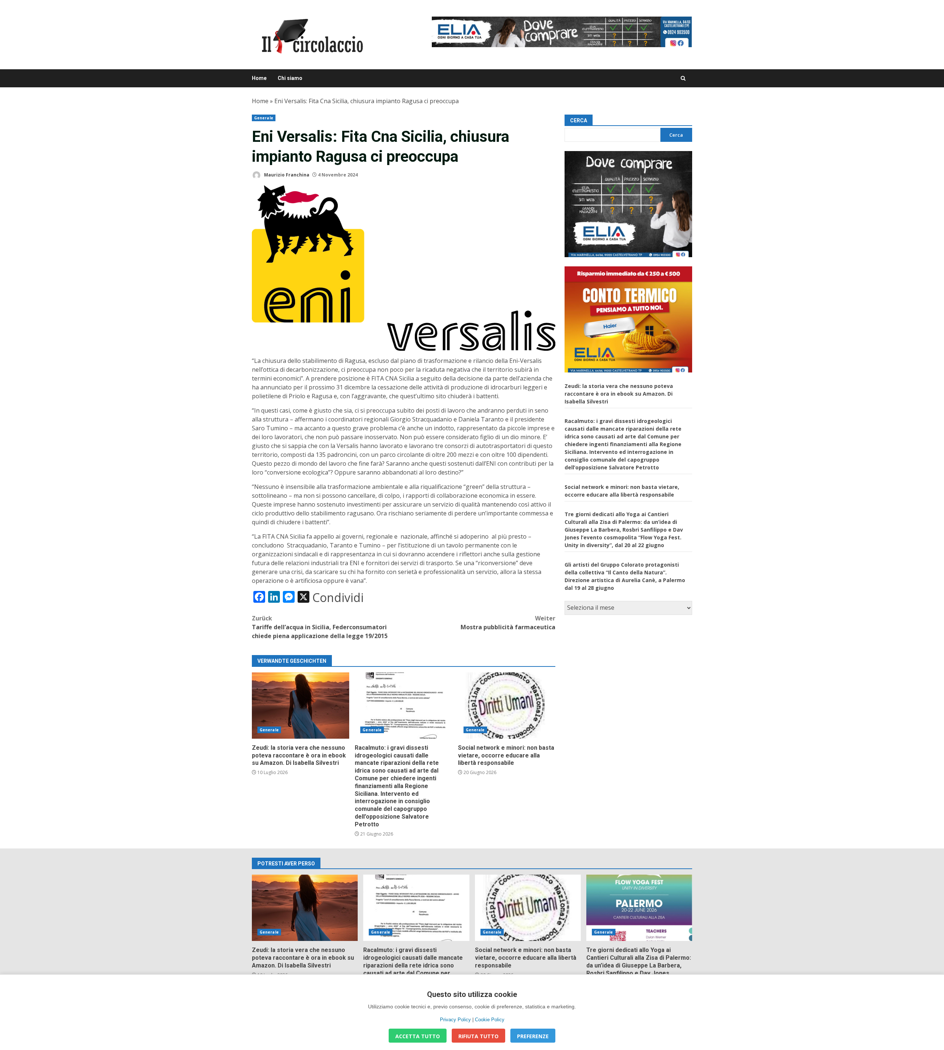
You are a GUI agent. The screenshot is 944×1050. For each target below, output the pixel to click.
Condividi (338, 597)
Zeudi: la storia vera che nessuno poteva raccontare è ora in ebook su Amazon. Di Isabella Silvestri (300, 705)
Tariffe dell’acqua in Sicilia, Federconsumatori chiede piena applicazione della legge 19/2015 (320, 627)
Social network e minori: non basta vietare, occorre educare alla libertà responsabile (506, 705)
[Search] (683, 78)
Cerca (578, 120)
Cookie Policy (489, 1019)
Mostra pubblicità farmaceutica (508, 622)
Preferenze (533, 1036)
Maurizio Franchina (286, 175)
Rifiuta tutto (478, 1036)
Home (259, 78)
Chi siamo (290, 78)
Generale (263, 117)
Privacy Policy (455, 1019)
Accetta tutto (417, 1036)
